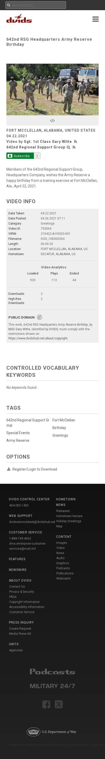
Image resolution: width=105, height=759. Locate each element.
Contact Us (17, 586)
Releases (63, 511)
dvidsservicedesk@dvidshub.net (32, 522)
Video (60, 548)
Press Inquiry (21, 622)
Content (64, 537)
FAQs (13, 597)
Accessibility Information (26, 607)
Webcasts (63, 578)
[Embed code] (52, 120)
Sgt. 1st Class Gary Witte (48, 142)
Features (17, 559)
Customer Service (21, 612)
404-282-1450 (19, 505)
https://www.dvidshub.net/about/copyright (38, 338)
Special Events (18, 433)
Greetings (60, 435)
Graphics (62, 563)
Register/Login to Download (34, 469)
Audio (60, 558)
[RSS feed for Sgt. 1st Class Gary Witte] (76, 142)
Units (14, 644)
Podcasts (63, 568)
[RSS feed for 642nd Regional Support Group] (74, 147)
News (60, 553)
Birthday (59, 428)
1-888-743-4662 (20, 538)
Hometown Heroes (69, 516)
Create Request (20, 628)
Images (61, 543)
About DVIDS (20, 580)
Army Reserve (17, 440)
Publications (65, 573)
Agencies (16, 650)
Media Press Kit (20, 634)
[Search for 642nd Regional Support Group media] (68, 147)
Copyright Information (24, 602)
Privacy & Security (21, 592)
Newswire (18, 570)
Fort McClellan (63, 420)
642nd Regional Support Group (35, 147)
